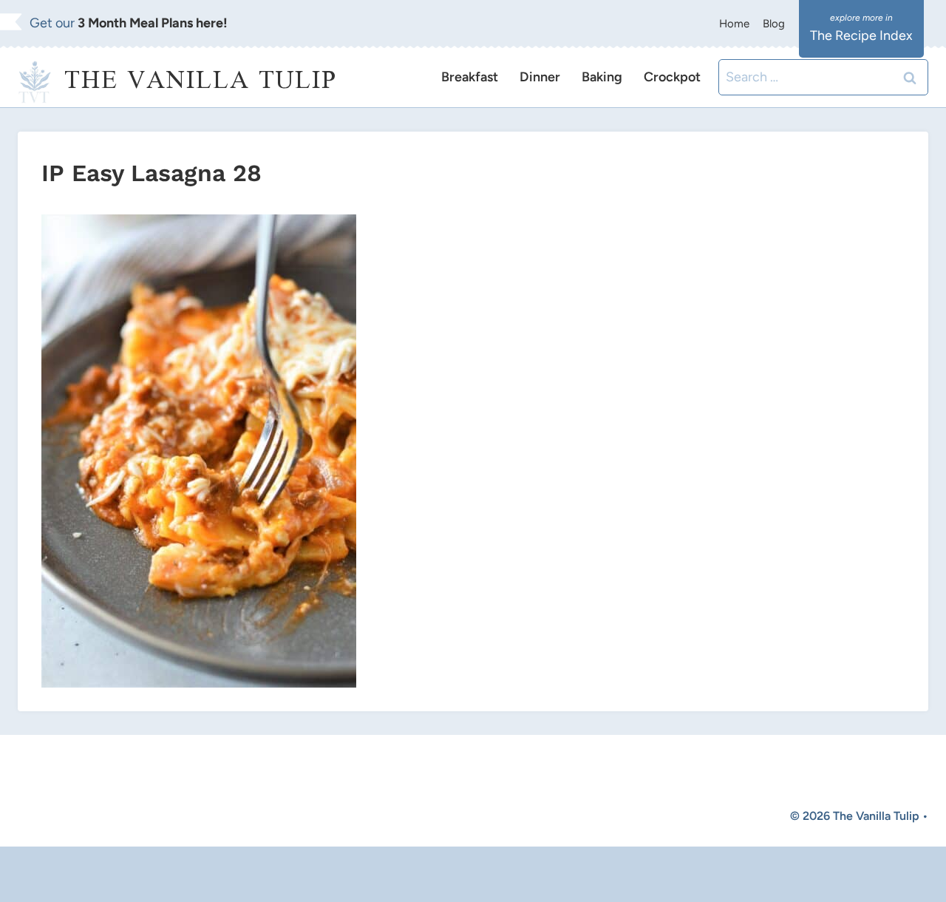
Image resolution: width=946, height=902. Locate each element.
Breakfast (469, 77)
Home (734, 23)
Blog (774, 23)
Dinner (540, 77)
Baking (602, 77)
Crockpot (672, 77)
